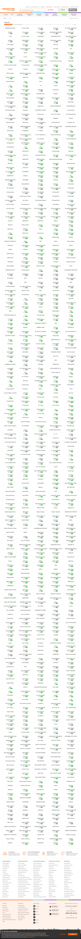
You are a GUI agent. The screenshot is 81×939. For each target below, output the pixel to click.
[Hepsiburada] (9, 9)
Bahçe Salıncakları (52, 884)
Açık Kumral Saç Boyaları (37, 866)
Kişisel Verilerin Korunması (7, 914)
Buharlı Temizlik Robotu (53, 886)
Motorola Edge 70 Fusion (68, 882)
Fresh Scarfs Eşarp (21, 863)
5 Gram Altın (51, 875)
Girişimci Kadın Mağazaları (17, 24)
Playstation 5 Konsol (6, 866)
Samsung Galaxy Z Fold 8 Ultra (69, 891)
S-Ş (58, 24)
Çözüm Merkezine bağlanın (71, 906)
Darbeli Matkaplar (36, 886)
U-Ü (63, 24)
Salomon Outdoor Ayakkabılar (23, 870)
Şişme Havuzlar (51, 868)
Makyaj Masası (51, 872)
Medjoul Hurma (35, 872)
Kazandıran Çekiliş (67, 879)
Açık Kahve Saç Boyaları (37, 880)
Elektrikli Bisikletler (6, 865)
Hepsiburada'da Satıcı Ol (74, 6)
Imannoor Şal (20, 873)
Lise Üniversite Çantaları (7, 875)
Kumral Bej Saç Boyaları (37, 891)
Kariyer (4, 912)
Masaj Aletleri (51, 866)
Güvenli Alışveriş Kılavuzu (7, 917)
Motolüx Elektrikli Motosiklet (22, 880)
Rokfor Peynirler (36, 893)
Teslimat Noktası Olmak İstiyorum (23, 914)
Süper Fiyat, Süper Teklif (35, 6)
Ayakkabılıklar (51, 879)
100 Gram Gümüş (5, 884)
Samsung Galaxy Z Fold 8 (68, 889)
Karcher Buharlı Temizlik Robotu (23, 891)
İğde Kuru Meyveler (36, 868)
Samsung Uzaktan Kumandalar (23, 882)
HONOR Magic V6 (67, 896)
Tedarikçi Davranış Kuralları (22, 910)
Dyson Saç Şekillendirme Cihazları (23, 877)
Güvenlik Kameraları (6, 877)
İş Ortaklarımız (5, 907)
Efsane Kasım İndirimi (67, 870)
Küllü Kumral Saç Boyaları (37, 865)
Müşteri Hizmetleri (57, 6)
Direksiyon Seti (5, 896)
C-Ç (28, 24)
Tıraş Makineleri (51, 863)
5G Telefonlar (66, 886)
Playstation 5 (66, 880)
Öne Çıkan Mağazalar (8, 24)
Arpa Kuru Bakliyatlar (36, 879)
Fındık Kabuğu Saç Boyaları (38, 884)
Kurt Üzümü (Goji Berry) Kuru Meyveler (39, 896)
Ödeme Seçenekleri (21, 916)
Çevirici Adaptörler (52, 880)
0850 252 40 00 (71, 913)
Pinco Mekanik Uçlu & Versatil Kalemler (24, 884)
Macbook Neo (66, 877)
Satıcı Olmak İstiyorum (21, 907)
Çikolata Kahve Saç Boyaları (38, 877)
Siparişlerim (28, 6)
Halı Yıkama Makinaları (52, 870)
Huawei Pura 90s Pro (67, 875)
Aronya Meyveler (36, 873)
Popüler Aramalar (67, 866)
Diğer (75, 24)
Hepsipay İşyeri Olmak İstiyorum (23, 909)
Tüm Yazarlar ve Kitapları (68, 865)
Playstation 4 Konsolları (6, 879)
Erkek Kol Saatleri (5, 891)
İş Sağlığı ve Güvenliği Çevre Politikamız (9, 919)
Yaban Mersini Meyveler (37, 863)
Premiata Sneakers (21, 893)
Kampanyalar (43, 6)
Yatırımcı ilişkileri (5, 909)
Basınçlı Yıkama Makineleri (53, 865)
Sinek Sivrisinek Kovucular (7, 882)
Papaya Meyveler (36, 882)
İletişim (4, 921)
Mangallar (50, 893)
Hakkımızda (5, 905)
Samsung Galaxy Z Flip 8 (68, 893)
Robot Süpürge (5, 880)
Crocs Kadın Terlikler (21, 875)
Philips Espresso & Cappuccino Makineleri (25, 879)
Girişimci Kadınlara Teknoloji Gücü (23, 912)
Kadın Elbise (5, 870)
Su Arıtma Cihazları (6, 886)
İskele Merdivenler (36, 895)
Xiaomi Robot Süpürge (21, 889)
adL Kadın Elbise (20, 896)
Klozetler (50, 873)
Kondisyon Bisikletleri (52, 896)
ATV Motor (4, 872)
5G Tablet (65, 884)
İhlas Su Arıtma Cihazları (22, 895)
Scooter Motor (5, 868)
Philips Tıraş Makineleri (22, 886)
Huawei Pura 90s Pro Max (68, 873)
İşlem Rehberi (20, 919)
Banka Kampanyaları (21, 917)
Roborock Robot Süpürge (22, 865)
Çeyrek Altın (51, 877)
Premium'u (9, 10)
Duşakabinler (5, 889)
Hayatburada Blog (21, 905)
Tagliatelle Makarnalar (37, 875)
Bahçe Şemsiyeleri (52, 889)
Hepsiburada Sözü (67, 863)
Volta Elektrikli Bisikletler (22, 872)
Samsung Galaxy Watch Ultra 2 (69, 895)
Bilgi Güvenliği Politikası (7, 916)
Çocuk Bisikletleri (5, 873)
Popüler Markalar (67, 868)
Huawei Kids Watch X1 (68, 872)
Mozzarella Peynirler (36, 889)
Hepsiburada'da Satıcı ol (73, 18)
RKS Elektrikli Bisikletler (22, 868)
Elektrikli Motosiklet (6, 863)
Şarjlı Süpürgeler (51, 882)
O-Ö (50, 24)
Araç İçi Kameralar (6, 895)
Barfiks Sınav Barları (52, 891)
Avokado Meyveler (36, 870)
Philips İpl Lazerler (21, 866)
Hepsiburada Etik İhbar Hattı (71, 917)
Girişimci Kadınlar (49, 6)
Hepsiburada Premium (65, 6)
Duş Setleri (50, 895)
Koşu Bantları (5, 893)
